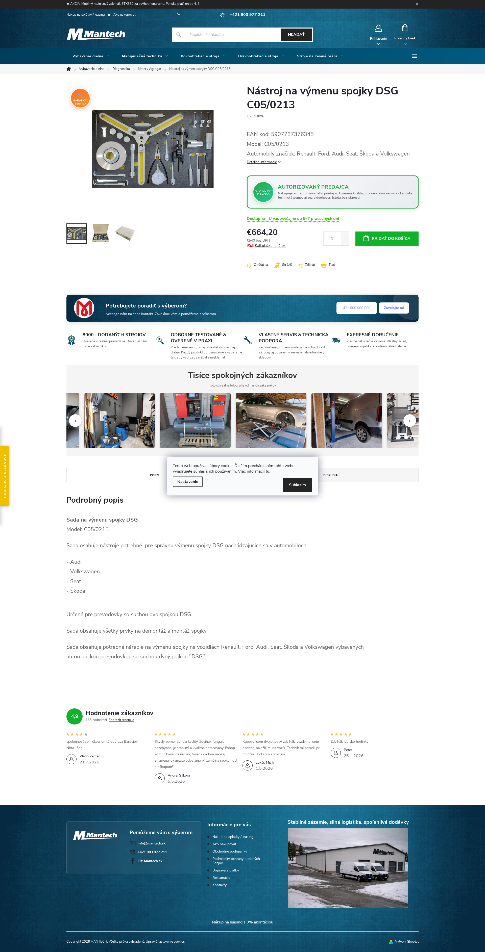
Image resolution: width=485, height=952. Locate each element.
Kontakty (219, 885)
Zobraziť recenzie (121, 720)
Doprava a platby (225, 870)
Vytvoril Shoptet (407, 941)
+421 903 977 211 (152, 852)
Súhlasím (297, 484)
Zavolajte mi (394, 307)
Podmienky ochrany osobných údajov (236, 860)
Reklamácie (221, 877)
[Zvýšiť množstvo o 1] (345, 235)
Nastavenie (187, 481)
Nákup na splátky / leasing (85, 14)
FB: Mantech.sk (150, 861)
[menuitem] (91, 56)
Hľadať (296, 34)
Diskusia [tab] (330, 475)
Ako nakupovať (124, 14)
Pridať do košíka (391, 238)
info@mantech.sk (152, 843)
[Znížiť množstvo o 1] (345, 242)
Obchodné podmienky (229, 851)
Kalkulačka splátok (270, 245)
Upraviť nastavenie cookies (165, 941)
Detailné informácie (262, 162)
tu (267, 471)
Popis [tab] (154, 475)
